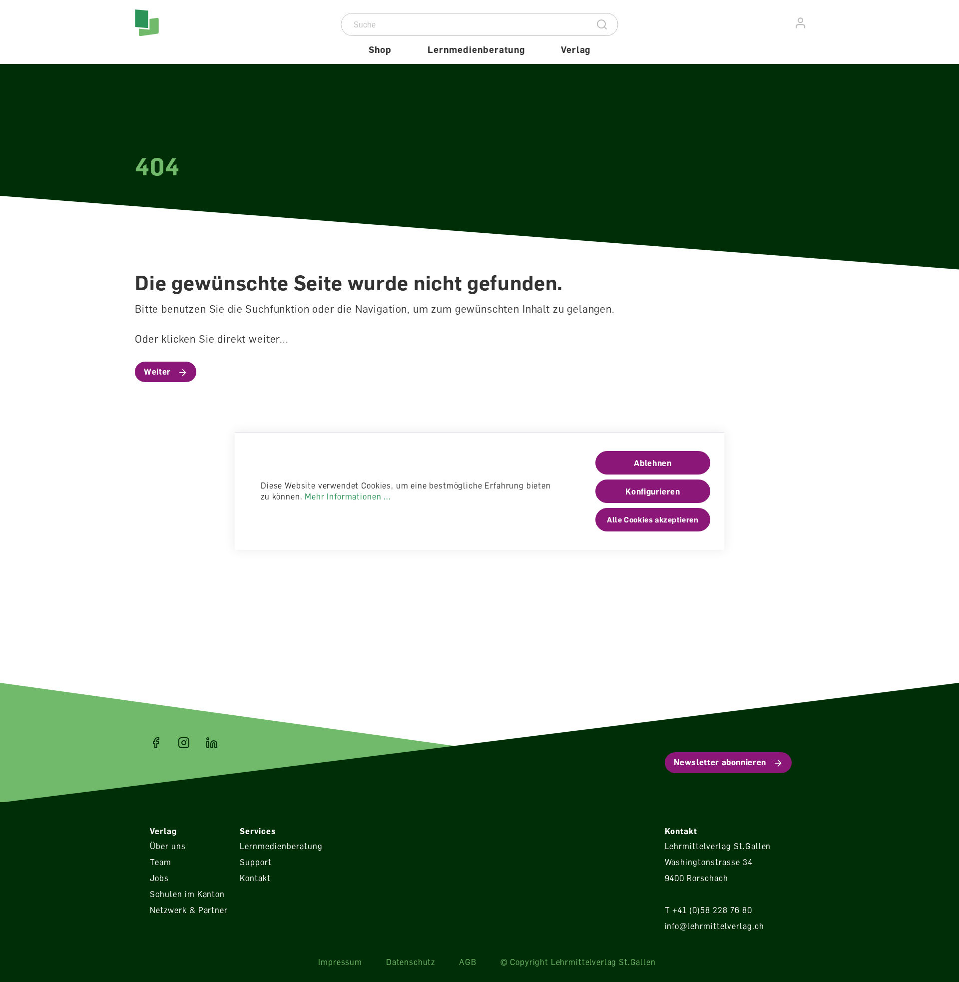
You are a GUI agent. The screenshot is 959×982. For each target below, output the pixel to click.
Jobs (159, 878)
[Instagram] (184, 743)
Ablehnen (652, 463)
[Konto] (801, 23)
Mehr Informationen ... (348, 496)
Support (256, 862)
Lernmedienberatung (281, 846)
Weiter (157, 372)
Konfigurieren (652, 491)
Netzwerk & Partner (189, 910)
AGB (468, 962)
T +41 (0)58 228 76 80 (708, 910)
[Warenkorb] (818, 21)
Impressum (340, 962)
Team (160, 862)
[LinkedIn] (212, 743)
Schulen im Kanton (187, 894)
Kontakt (255, 878)
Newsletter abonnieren (720, 762)
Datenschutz (410, 962)
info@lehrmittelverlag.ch (714, 926)
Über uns (168, 846)
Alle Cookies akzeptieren (652, 519)
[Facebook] (156, 743)
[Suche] (602, 24)
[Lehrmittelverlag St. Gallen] (177, 31)
